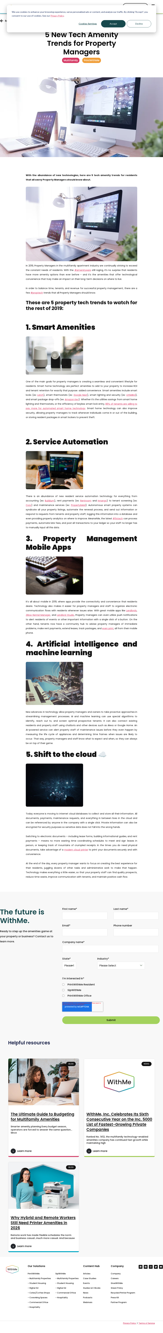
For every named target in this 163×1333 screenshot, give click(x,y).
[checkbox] (110, 990)
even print (107, 628)
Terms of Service (146, 1323)
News (85, 1292)
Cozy (28, 505)
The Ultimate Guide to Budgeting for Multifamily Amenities (42, 1117)
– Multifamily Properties (39, 1278)
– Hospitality (34, 1307)
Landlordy (131, 610)
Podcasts (87, 1297)
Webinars (87, 1302)
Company (116, 1273)
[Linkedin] (140, 1267)
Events (86, 1283)
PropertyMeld (78, 505)
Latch (40, 395)
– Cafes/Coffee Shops (39, 1292)
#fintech (118, 518)
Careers (115, 1278)
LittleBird (131, 395)
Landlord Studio (65, 615)
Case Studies (89, 1278)
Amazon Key (72, 399)
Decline (139, 23)
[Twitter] (156, 1267)
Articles (86, 1273)
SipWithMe (60, 1273)
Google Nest (80, 395)
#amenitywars (82, 270)
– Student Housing (37, 1283)
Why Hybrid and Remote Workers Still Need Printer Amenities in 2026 (43, 1222)
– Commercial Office (38, 1302)
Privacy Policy (57, 15)
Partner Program (119, 1302)
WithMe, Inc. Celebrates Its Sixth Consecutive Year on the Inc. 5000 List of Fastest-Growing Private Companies (119, 1122)
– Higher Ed (33, 1288)
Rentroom (85, 500)
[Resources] (1, 20)
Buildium (49, 500)
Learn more (24, 1151)
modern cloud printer (76, 849)
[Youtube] (161, 1267)
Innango (102, 500)
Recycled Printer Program (123, 1292)
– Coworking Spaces (37, 1297)
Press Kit (115, 1297)
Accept (113, 23)
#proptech (37, 292)
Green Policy (117, 1288)
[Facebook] (146, 1267)
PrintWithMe (34, 1273)
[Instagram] (151, 1267)
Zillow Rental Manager (38, 615)
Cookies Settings (88, 23)
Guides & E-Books (91, 1288)
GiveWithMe (117, 1283)
